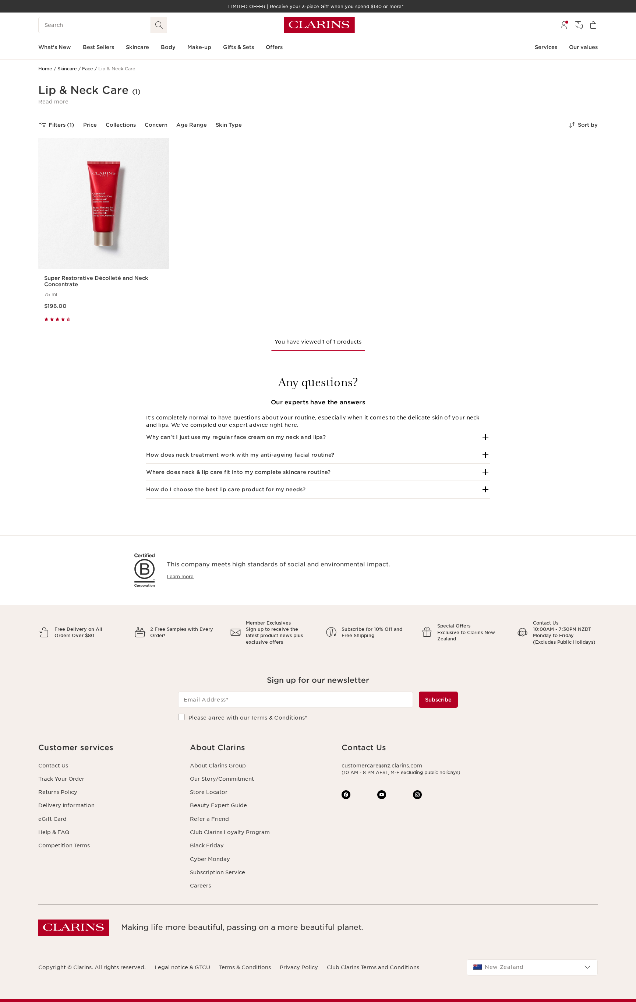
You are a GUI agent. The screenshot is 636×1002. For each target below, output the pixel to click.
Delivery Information (66, 805)
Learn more (180, 576)
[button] (53, 101)
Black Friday (207, 845)
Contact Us (53, 766)
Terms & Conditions (278, 718)
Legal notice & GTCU (182, 967)
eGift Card (52, 819)
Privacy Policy (299, 967)
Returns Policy (57, 792)
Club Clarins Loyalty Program (230, 832)
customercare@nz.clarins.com (382, 766)
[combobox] (532, 967)
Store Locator (208, 792)
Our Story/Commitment (222, 779)
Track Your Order (61, 779)
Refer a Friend (209, 819)
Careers (200, 886)
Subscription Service (217, 872)
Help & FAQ (53, 832)
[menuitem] (563, 25)
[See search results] (159, 25)
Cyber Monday (210, 859)
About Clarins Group (218, 766)
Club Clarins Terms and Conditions (373, 967)
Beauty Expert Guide (218, 805)
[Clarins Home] (319, 25)
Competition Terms (64, 845)
